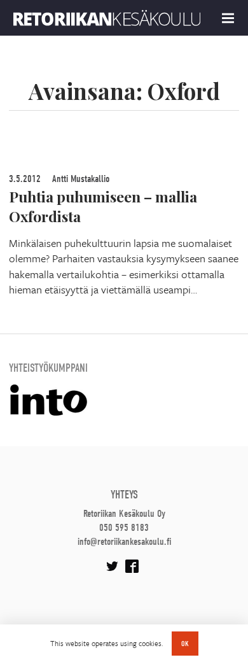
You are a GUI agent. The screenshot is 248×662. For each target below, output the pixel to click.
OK (185, 643)
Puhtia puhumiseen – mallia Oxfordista (103, 206)
